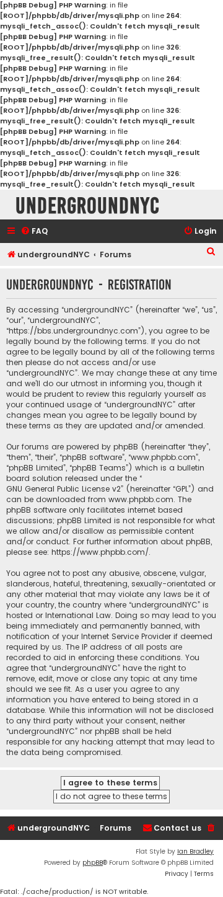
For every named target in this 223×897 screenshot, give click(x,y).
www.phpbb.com (140, 499)
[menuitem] (34, 231)
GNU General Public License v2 (63, 489)
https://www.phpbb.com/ (100, 552)
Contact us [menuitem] (177, 828)
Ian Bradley (195, 851)
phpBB (92, 862)
